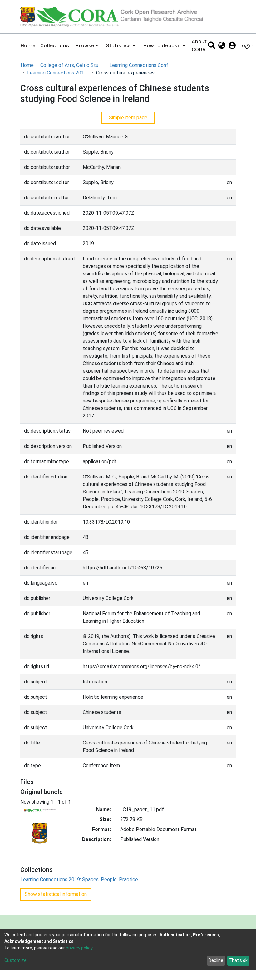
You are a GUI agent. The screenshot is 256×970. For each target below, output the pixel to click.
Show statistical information (56, 894)
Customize (15, 960)
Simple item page (128, 118)
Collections (54, 45)
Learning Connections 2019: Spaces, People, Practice (58, 73)
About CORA (199, 45)
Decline (216, 960)
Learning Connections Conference (140, 65)
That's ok (238, 960)
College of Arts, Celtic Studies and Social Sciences (71, 65)
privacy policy (79, 947)
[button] (222, 45)
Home (27, 45)
